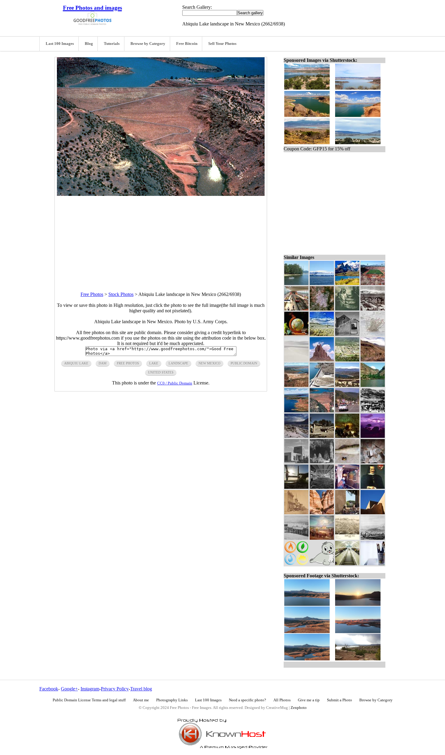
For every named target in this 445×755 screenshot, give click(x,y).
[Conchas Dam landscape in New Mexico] (296, 410)
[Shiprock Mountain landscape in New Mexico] (322, 359)
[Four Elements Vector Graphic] (296, 563)
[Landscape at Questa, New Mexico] (296, 436)
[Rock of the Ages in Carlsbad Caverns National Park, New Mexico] (322, 461)
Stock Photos (121, 294)
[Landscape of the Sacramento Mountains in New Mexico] (373, 359)
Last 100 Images (60, 44)
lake (153, 363)
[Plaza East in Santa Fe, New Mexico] (296, 538)
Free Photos (92, 294)
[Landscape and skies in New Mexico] (322, 334)
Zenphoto (299, 708)
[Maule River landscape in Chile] (296, 283)
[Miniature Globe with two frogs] (296, 334)
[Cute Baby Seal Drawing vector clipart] (322, 563)
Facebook (48, 688)
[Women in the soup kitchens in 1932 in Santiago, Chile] (347, 308)
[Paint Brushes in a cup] (373, 563)
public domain (244, 363)
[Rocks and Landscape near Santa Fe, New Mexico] (322, 512)
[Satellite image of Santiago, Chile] (322, 308)
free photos (128, 363)
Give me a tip (309, 700)
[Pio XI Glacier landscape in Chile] (322, 283)
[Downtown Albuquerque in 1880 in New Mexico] (296, 512)
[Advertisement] (161, 238)
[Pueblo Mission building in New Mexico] (347, 334)
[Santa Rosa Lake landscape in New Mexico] (296, 385)
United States (160, 372)
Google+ (69, 688)
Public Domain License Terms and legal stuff (89, 700)
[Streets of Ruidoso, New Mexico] (347, 410)
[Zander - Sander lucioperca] (347, 461)
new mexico (209, 363)
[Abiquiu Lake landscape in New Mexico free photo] (161, 194)
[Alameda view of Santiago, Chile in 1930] (373, 308)
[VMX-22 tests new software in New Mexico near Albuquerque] (296, 487)
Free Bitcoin (186, 44)
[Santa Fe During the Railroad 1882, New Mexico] (347, 538)
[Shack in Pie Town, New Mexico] (322, 436)
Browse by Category (147, 44)
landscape (178, 363)
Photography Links (172, 700)
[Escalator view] (347, 563)
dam (103, 363)
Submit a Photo (339, 700)
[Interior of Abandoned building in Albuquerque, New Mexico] (322, 487)
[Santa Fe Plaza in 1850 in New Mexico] (322, 538)
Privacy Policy (115, 688)
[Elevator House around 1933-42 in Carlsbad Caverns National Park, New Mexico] (296, 461)
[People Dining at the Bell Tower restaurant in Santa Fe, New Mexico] (347, 512)
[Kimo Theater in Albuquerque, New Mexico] (347, 487)
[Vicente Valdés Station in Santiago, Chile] (296, 308)
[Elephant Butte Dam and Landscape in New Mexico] (322, 385)
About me (141, 700)
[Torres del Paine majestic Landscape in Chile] (347, 283)
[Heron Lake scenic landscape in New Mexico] (347, 385)
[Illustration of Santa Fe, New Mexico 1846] (373, 538)
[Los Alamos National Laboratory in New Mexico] (347, 359)
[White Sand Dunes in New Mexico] (296, 359)
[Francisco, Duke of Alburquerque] (373, 487)
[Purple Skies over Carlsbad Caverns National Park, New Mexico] (373, 436)
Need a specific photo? (247, 700)
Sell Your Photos (222, 44)
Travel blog (141, 688)
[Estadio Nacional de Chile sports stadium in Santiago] (373, 283)
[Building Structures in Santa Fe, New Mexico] (373, 512)
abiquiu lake (76, 363)
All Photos (282, 700)
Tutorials (112, 44)
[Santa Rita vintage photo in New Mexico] (373, 410)
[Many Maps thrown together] (373, 461)
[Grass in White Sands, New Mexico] (373, 334)
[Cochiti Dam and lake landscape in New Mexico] (373, 385)
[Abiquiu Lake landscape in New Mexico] (322, 410)
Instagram (90, 688)
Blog (89, 44)
